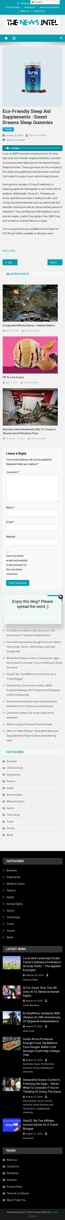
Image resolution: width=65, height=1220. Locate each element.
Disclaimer (29, 7)
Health (10, 788)
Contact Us (39, 11)
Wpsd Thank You (16, 1200)
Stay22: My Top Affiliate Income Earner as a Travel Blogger (31, 676)
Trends (8, 129)
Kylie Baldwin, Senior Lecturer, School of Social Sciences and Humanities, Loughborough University (38, 1107)
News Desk (28, 1031)
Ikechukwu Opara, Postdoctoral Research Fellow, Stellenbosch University (38, 1068)
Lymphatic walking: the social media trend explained (30, 715)
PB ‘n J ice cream (13, 377)
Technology (13, 814)
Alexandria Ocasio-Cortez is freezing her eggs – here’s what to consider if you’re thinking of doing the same (34, 663)
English (38, 2)
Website (10, 536)
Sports (10, 808)
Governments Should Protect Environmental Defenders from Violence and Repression (31, 704)
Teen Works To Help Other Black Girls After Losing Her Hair (13, 262)
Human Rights (14, 794)
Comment (13, 472)
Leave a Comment (15, 139)
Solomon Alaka (37, 135)
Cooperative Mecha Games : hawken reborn (29, 325)
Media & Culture (15, 801)
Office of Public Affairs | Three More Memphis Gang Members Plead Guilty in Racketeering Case (32, 736)
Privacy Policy (13, 7)
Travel (10, 821)
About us (24, 11)
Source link (9, 250)
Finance (10, 781)
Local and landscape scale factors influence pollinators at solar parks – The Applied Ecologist (42, 964)
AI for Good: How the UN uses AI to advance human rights (41, 991)
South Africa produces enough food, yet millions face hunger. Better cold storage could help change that (33, 647)
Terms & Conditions (49, 7)
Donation (12, 1179)
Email (10, 522)
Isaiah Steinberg (31, 1005)
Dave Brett (28, 1138)
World (9, 835)
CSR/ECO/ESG (14, 768)
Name (10, 507)
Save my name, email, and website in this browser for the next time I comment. (16, 564)
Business (11, 761)
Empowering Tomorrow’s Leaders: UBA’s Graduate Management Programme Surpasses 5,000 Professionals (33, 690)
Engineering (13, 774)
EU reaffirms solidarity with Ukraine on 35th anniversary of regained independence (30, 633)
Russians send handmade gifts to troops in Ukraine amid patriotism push (29, 431)
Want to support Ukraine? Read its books (29, 724)
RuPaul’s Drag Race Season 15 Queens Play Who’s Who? (56, 262)
